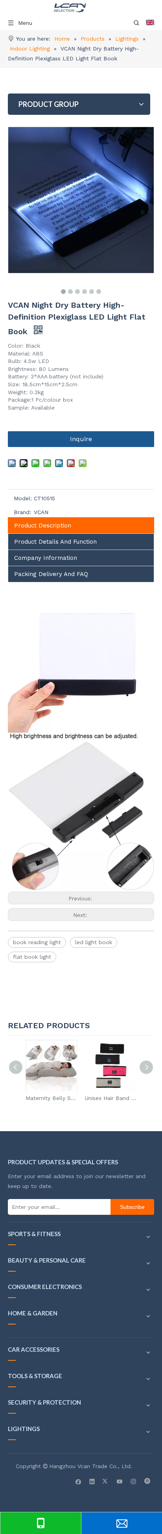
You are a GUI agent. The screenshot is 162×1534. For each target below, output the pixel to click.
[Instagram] (133, 1481)
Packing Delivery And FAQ (51, 574)
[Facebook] (78, 1481)
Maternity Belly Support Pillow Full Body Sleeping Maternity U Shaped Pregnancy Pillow (51, 1098)
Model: (23, 498)
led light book (93, 942)
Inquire (81, 439)
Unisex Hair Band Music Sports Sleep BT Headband (110, 1098)
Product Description (42, 525)
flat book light (32, 957)
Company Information (45, 557)
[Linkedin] (92, 1481)
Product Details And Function (55, 541)
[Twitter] (106, 1481)
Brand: (22, 512)
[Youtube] (120, 1481)
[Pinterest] (147, 1481)
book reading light (37, 942)
